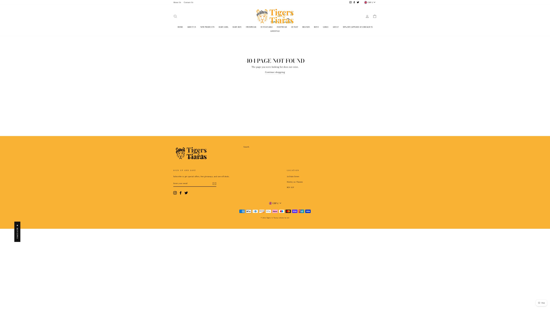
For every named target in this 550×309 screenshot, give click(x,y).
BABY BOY (237, 27)
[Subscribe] (214, 183)
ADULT (336, 27)
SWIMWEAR (251, 27)
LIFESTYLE (275, 31)
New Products (207, 27)
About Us (177, 2)
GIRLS (325, 27)
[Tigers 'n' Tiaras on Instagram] (175, 193)
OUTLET (294, 27)
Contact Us (188, 2)
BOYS (316, 27)
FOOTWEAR (282, 27)
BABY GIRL (223, 27)
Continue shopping (275, 72)
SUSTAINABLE (267, 27)
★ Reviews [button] (17, 232)
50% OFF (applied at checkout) (358, 27)
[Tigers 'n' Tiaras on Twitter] (186, 193)
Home (180, 27)
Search (246, 147)
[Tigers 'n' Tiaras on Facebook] (180, 193)
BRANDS (306, 27)
